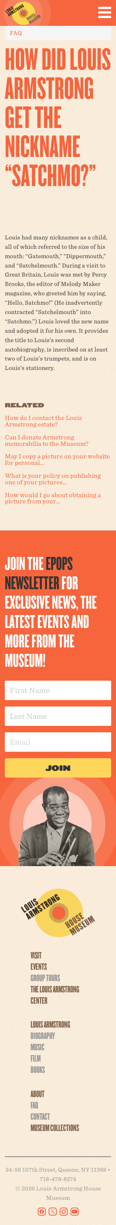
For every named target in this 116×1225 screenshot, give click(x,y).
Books (38, 1069)
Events (39, 966)
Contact (40, 1116)
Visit (36, 955)
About (37, 1093)
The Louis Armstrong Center (55, 994)
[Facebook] (42, 1212)
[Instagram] (64, 1212)
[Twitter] (53, 1212)
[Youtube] (75, 1212)
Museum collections (55, 1127)
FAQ (16, 33)
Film (36, 1058)
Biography (43, 1035)
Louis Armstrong (50, 1024)
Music (37, 1046)
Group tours (45, 977)
